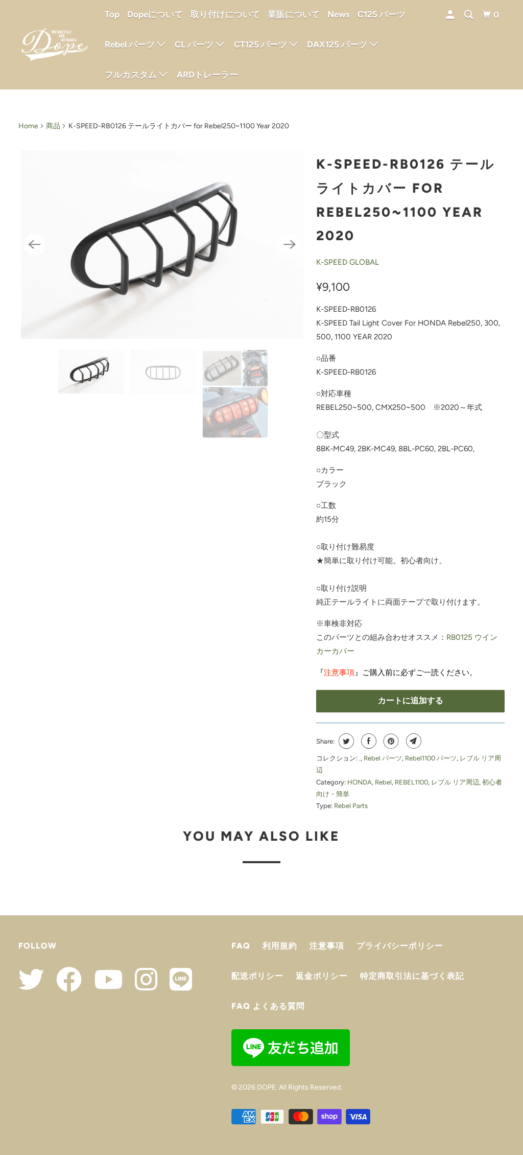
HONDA (359, 782)
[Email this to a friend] (412, 741)
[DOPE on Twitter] (31, 979)
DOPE (266, 1087)
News (338, 14)
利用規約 (280, 946)
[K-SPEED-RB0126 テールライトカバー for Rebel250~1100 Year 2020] (162, 244)
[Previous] (34, 245)
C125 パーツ (382, 14)
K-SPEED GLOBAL (347, 262)
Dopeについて (155, 14)
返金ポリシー (322, 976)
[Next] (289, 245)
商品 (53, 126)
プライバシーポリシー (399, 946)
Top (112, 14)
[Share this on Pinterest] (390, 741)
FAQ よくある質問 (268, 1006)
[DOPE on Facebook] (64, 979)
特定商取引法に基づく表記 (412, 976)
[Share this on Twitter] (345, 741)
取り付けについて (225, 14)
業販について (294, 14)
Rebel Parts (351, 806)
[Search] (469, 15)
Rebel (383, 782)
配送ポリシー (257, 976)
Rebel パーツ (383, 758)
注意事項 (339, 672)
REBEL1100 (411, 782)
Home (28, 126)
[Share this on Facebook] (367, 741)
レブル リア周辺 (455, 782)
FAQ (240, 946)
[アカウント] (451, 15)
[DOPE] (54, 44)
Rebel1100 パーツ (431, 758)
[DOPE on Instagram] (141, 979)
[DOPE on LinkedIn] (175, 979)
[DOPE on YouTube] (103, 979)
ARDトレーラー (207, 75)
